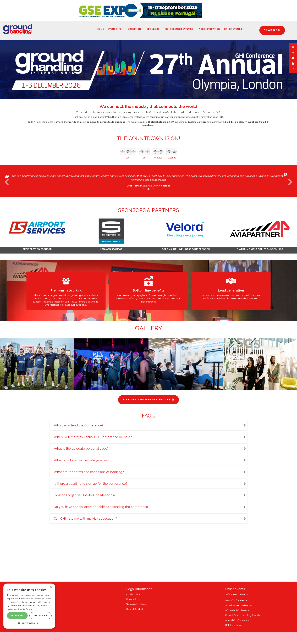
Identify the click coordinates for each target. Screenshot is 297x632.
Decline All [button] (40, 615)
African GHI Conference (237, 610)
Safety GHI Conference (236, 594)
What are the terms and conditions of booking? (89, 472)
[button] (29, 623)
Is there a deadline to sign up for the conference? (90, 483)
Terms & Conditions (136, 604)
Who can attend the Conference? (78, 425)
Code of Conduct (134, 609)
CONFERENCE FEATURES (179, 29)
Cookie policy (133, 594)
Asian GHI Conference (236, 600)
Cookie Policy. (25, 608)
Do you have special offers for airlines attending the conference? (102, 507)
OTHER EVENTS (233, 29)
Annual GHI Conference (237, 620)
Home (100, 29)
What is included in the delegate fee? (81, 460)
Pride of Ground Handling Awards (242, 615)
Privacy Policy (133, 599)
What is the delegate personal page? (81, 448)
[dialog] (29, 606)
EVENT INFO (115, 29)
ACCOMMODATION (209, 29)
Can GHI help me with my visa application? (85, 518)
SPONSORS (153, 29)
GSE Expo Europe (234, 625)
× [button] (51, 587)
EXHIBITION (134, 29)
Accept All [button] (17, 615)
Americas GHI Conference (238, 605)
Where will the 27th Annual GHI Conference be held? (93, 437)
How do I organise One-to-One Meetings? (85, 495)
